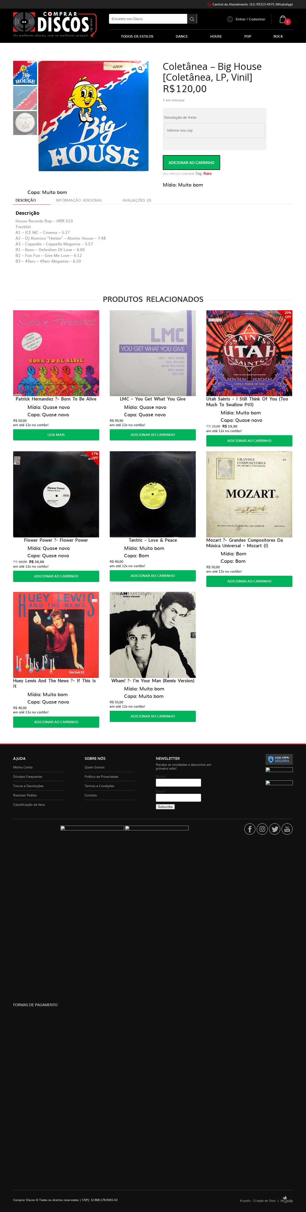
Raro (207, 173)
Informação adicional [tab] (79, 200)
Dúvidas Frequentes (27, 776)
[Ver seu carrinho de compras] (283, 19)
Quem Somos (94, 767)
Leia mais (56, 434)
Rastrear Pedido (25, 795)
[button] (140, 68)
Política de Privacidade (101, 776)
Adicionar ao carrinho (191, 162)
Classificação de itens (29, 804)
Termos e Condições (99, 786)
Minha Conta (23, 767)
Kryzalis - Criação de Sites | (260, 1200)
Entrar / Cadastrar (250, 19)
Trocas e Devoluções (28, 786)
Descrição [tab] (26, 200)
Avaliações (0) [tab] (136, 200)
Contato (91, 795)
